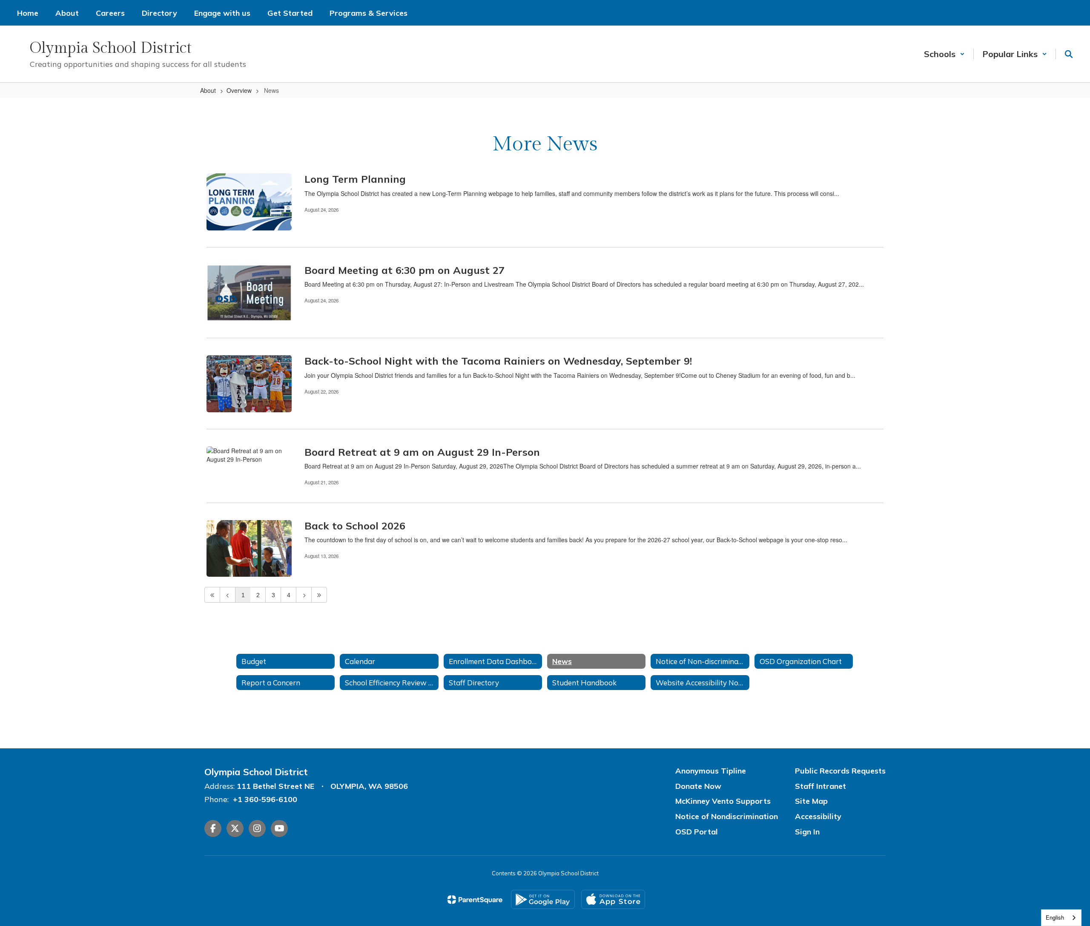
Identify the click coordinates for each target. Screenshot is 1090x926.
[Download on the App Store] (613, 899)
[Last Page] (319, 594)
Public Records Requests (840, 771)
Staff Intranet (820, 786)
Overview (239, 90)
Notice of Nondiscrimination (726, 816)
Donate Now (698, 786)
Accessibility (818, 816)
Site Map (811, 801)
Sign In (807, 832)
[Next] (303, 594)
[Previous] (227, 594)
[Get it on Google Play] (543, 899)
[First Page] (212, 594)
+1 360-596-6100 (265, 799)
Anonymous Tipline (710, 771)
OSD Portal (696, 832)
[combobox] (1061, 917)
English (1055, 917)
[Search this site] (1068, 54)
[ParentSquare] (475, 899)
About (208, 90)
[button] (944, 54)
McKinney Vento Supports (723, 801)
